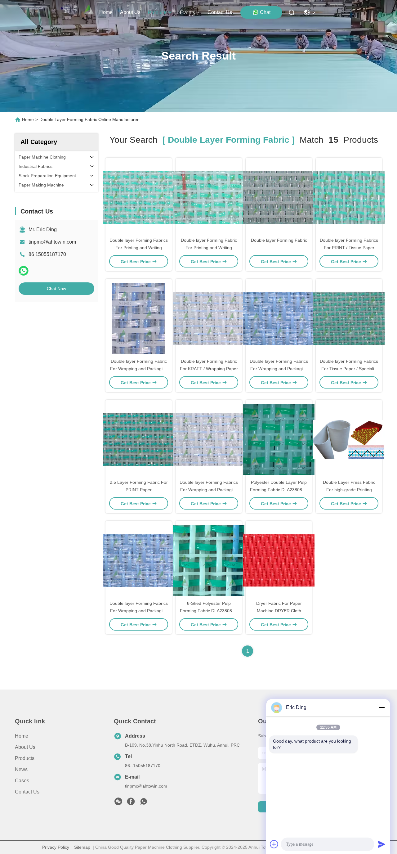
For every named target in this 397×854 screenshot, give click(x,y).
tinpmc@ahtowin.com (52, 242)
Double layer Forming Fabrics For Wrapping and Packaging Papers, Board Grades (279, 369)
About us (25, 747)
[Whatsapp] (23, 270)
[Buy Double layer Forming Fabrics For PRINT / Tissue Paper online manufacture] (349, 197)
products (157, 12)
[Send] (381, 844)
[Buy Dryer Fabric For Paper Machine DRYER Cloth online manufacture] (278, 560)
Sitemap (82, 847)
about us (130, 12)
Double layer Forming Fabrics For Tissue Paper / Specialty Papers (349, 369)
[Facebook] (131, 803)
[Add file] (274, 844)
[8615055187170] (143, 803)
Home (106, 12)
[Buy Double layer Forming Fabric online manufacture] (278, 197)
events (187, 12)
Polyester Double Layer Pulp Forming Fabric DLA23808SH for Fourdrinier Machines (279, 490)
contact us (219, 12)
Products (24, 758)
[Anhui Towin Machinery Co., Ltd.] (88, 12)
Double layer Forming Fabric (279, 240)
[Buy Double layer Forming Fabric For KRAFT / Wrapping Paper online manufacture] (208, 318)
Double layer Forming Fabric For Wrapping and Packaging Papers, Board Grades (138, 369)
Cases (22, 780)
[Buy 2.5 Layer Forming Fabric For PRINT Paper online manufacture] (138, 439)
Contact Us (27, 791)
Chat (265, 12)
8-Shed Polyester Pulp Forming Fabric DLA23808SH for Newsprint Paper (209, 611)
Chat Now (56, 288)
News (21, 769)
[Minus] (381, 707)
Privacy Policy (55, 847)
